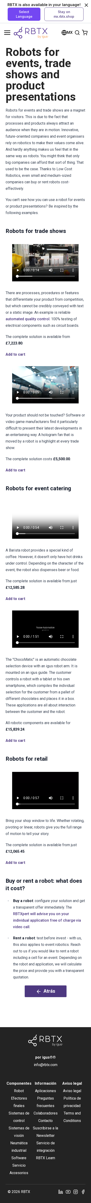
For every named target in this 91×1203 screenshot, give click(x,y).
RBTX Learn (45, 1158)
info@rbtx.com (45, 1065)
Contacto (45, 1120)
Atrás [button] (49, 991)
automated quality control (27, 319)
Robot (19, 1091)
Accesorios (19, 1173)
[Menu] (7, 32)
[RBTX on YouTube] (68, 1192)
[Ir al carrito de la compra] (85, 32)
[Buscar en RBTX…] (77, 32)
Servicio (19, 1165)
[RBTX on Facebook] (83, 1192)
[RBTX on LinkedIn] (60, 1192)
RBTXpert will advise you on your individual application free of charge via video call (47, 920)
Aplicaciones (45, 1091)
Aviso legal (72, 1091)
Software (18, 1158)
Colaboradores (46, 1113)
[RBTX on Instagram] (75, 1192)
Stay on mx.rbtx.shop (64, 14)
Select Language (24, 14)
